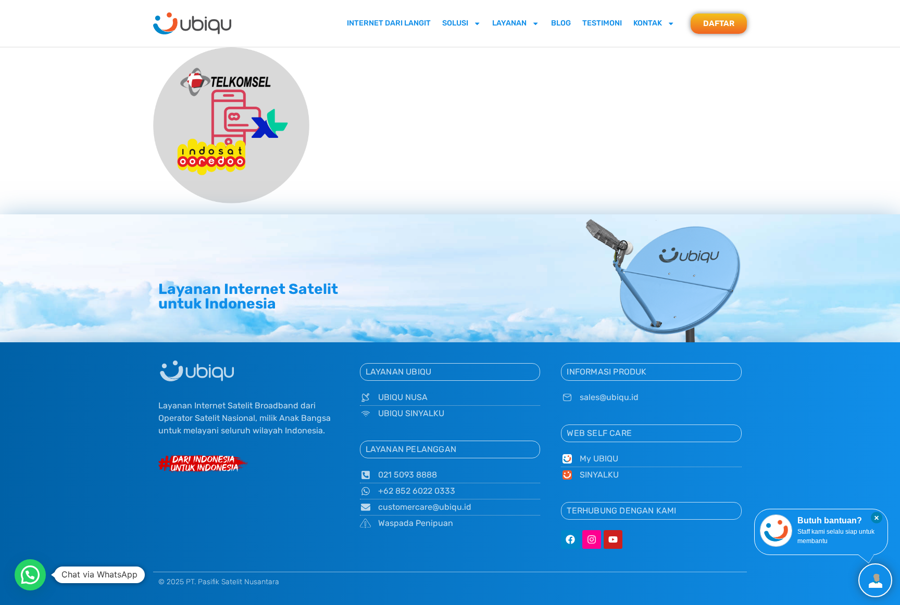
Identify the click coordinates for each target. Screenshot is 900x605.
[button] (30, 574)
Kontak (647, 23)
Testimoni (602, 23)
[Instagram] (591, 539)
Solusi (455, 23)
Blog (561, 23)
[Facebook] (570, 539)
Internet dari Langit (389, 23)
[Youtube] (613, 539)
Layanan (509, 23)
